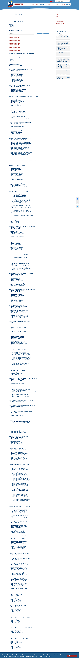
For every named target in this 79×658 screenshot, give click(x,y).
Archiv (57, 26)
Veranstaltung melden (60, 21)
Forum (57, 16)
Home (33, 4)
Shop (53, 4)
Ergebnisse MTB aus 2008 (14, 40)
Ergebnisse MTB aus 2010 (14, 43)
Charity (49, 4)
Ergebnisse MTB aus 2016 (14, 50)
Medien (57, 4)
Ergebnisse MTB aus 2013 (14, 46)
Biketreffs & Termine (18, 4)
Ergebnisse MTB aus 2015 (14, 48)
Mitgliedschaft (59, 14)
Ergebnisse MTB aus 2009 (14, 41)
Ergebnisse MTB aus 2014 (14, 47)
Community (42, 4)
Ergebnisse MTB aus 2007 (14, 39)
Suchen (43, 33)
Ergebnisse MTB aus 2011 (14, 44)
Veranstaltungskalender (61, 18)
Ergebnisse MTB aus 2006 (14, 37)
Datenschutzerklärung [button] (48, 656)
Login (68, 4)
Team (37, 4)
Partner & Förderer (60, 23)
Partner (63, 4)
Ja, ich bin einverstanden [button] (72, 655)
